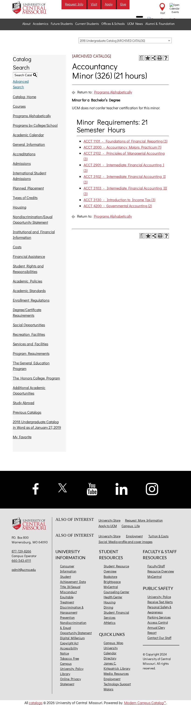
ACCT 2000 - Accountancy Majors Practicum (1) (122, 147)
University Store (109, 520)
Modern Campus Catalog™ (145, 702)
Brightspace (112, 581)
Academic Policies (27, 281)
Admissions (22, 163)
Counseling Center (116, 592)
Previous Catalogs (27, 412)
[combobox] (125, 40)
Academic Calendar (28, 134)
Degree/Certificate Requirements (27, 312)
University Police (159, 597)
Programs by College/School (35, 125)
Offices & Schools (113, 23)
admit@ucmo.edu (24, 569)
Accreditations (24, 153)
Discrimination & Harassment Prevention (71, 612)
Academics (40, 23)
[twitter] (63, 487)
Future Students (62, 23)
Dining (108, 607)
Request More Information (144, 520)
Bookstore (110, 576)
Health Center (113, 597)
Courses (19, 106)
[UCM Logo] (30, 524)
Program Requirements (31, 353)
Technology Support (117, 684)
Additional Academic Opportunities (29, 390)
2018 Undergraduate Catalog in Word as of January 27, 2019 (37, 424)
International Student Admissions (29, 175)
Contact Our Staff (159, 637)
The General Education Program (31, 365)
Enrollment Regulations (31, 300)
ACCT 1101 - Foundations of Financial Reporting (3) (125, 141)
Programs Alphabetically (32, 115)
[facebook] (36, 488)
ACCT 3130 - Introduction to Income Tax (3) (119, 199)
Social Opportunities (29, 324)
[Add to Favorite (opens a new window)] (147, 57)
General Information (29, 144)
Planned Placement (28, 188)
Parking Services (159, 617)
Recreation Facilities (29, 334)
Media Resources (116, 673)
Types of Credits (25, 197)
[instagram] (152, 488)
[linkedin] (122, 488)
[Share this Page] (153, 57)
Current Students (87, 23)
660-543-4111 (21, 560)
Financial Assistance (29, 256)
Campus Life (131, 526)
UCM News (135, 23)
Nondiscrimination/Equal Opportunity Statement (32, 219)
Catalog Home (24, 96)
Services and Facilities (30, 343)
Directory (110, 658)
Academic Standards (29, 290)
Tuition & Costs (158, 536)
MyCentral (111, 587)
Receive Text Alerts (160, 602)
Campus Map (113, 643)
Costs (17, 246)
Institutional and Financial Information (34, 234)
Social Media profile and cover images (126, 541)
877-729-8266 (21, 551)
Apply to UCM (108, 526)
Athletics (110, 622)
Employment (134, 536)
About (26, 23)
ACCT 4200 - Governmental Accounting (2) (118, 205)
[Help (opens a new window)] (165, 57)
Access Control (157, 622)
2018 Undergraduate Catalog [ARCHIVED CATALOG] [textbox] (112, 41)
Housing (19, 207)
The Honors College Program (36, 378)
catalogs (35, 702)
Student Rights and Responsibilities (28, 268)
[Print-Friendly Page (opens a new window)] (159, 57)
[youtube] (92, 488)
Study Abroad (23, 402)
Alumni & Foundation (160, 23)
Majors (108, 689)
